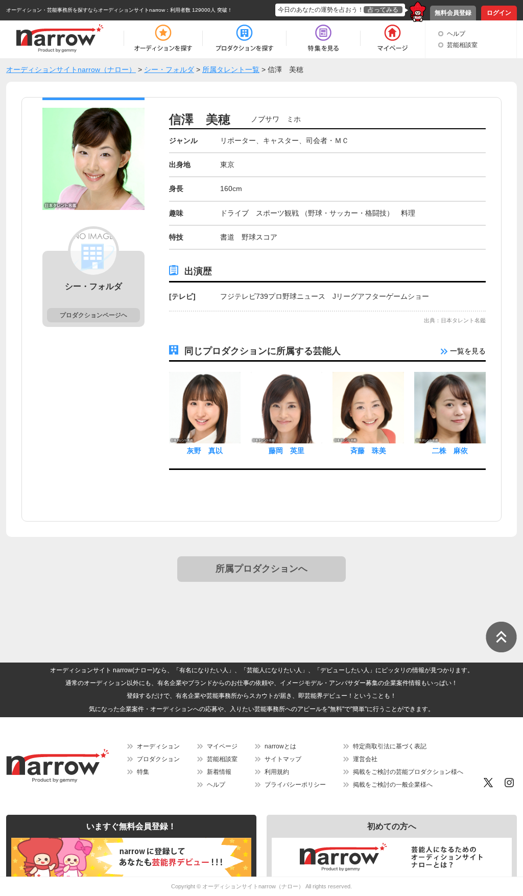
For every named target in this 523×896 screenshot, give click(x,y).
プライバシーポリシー (295, 784)
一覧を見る (467, 351)
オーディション (158, 746)
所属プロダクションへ (261, 568)
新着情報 (219, 771)
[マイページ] (392, 38)
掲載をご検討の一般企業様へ (393, 784)
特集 (143, 771)
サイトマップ (283, 759)
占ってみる (383, 9)
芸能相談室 (462, 45)
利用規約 (277, 771)
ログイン (499, 12)
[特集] (323, 38)
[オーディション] (163, 38)
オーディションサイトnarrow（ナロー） (253, 886)
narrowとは (280, 746)
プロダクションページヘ (93, 315)
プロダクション (158, 759)
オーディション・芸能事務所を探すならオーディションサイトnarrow (85, 10)
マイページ (222, 746)
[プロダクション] (244, 38)
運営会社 (365, 759)
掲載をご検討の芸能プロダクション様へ (408, 771)
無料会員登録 (453, 12)
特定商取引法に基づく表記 (389, 746)
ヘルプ (456, 33)
